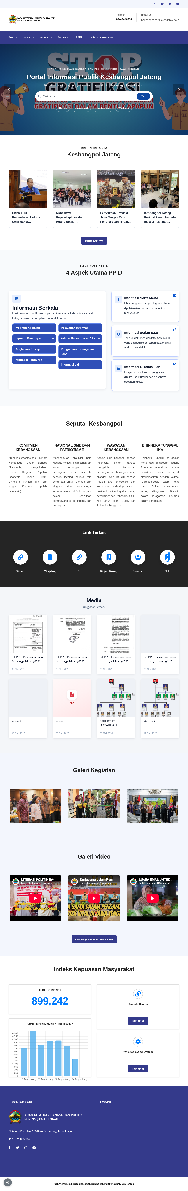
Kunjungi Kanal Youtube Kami (94, 939)
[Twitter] (17, 1147)
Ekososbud (81, 108)
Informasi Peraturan (28, 359)
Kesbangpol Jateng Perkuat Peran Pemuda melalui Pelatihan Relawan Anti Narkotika (160, 218)
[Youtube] (34, 1147)
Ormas (63, 108)
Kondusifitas (103, 108)
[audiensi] (152, 806)
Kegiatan (45, 37)
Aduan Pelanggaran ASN (78, 338)
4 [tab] (94, 129)
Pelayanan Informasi (75, 327)
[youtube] (178, 4)
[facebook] (163, 4)
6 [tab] (105, 129)
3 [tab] (88, 129)
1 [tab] (77, 129)
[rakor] (35, 806)
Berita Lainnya (94, 240)
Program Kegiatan (27, 327)
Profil (12, 37)
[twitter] (170, 4)
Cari (143, 96)
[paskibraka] (94, 803)
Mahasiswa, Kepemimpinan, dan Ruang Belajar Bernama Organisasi (70, 218)
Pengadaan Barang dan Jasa (77, 352)
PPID (79, 37)
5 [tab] (99, 129)
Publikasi (63, 37)
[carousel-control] (9, 89)
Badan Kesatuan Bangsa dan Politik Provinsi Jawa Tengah (103, 1184)
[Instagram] (25, 1147)
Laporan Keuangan (28, 338)
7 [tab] (110, 129)
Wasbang (123, 108)
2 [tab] (83, 129)
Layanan (27, 37)
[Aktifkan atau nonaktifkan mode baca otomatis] (8, 1182)
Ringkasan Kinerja (27, 349)
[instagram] (155, 4)
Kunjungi (138, 1020)
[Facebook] (9, 1147)
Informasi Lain (71, 364)
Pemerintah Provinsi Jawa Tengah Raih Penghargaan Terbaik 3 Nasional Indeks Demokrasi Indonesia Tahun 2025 (116, 218)
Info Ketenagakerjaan (100, 37)
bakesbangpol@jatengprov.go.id (160, 19)
